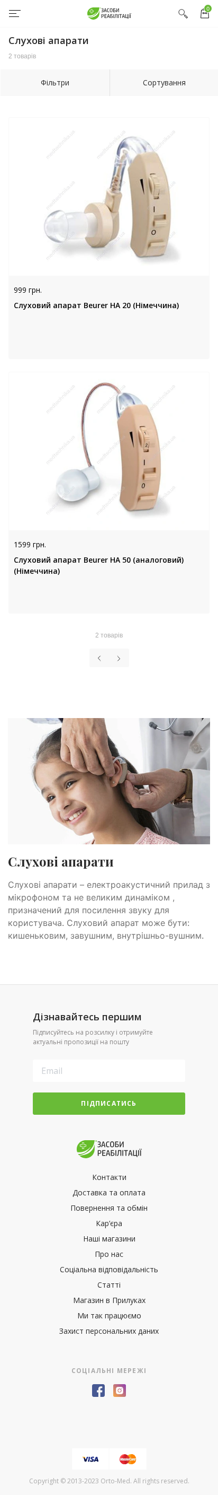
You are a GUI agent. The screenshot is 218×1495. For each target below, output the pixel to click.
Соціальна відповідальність (109, 1269)
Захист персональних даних (109, 1331)
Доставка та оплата (109, 1192)
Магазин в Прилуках (109, 1300)
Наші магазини (109, 1239)
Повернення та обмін (109, 1208)
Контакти (109, 1177)
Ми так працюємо (109, 1315)
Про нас (109, 1254)
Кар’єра (109, 1223)
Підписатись (109, 1103)
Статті (109, 1285)
